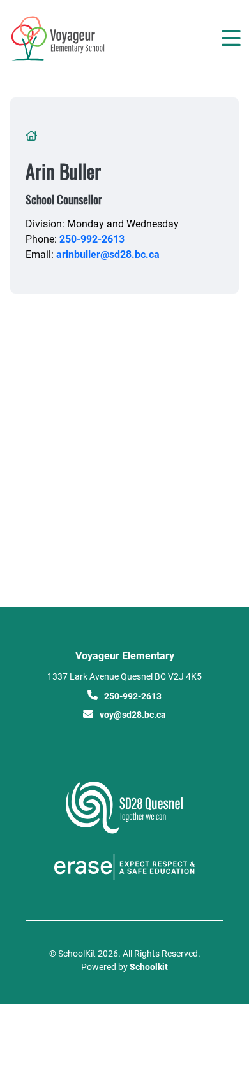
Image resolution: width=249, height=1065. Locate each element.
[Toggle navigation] (230, 38)
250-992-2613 (91, 238)
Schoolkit (149, 967)
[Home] (82, 38)
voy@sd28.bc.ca (133, 714)
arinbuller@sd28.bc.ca (108, 254)
